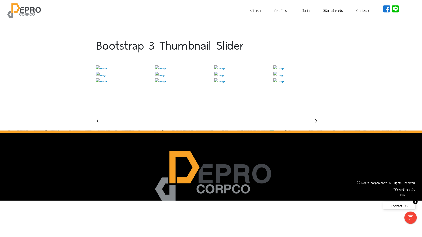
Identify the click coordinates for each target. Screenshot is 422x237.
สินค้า (306, 10)
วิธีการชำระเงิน (333, 10)
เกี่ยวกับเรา (281, 10)
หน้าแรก (255, 10)
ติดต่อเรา (362, 10)
